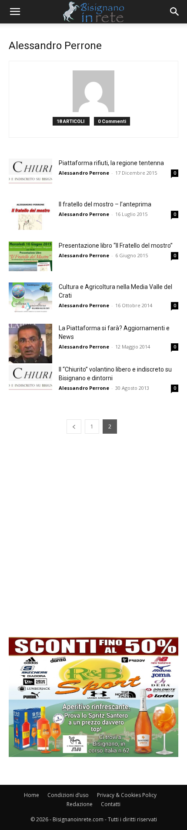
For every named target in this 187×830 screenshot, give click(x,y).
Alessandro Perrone (84, 172)
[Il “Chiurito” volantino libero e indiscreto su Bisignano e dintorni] (30, 380)
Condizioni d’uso (68, 795)
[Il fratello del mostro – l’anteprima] (30, 215)
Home (31, 795)
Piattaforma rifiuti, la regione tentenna (111, 162)
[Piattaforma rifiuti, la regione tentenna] (30, 174)
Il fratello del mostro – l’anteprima (105, 204)
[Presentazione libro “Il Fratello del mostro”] (30, 256)
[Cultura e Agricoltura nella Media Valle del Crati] (30, 297)
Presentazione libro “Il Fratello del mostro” (116, 245)
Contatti (110, 804)
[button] (15, 11)
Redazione (80, 804)
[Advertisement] (93, 543)
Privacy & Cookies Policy (127, 795)
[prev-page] (74, 426)
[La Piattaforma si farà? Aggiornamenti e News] (30, 343)
